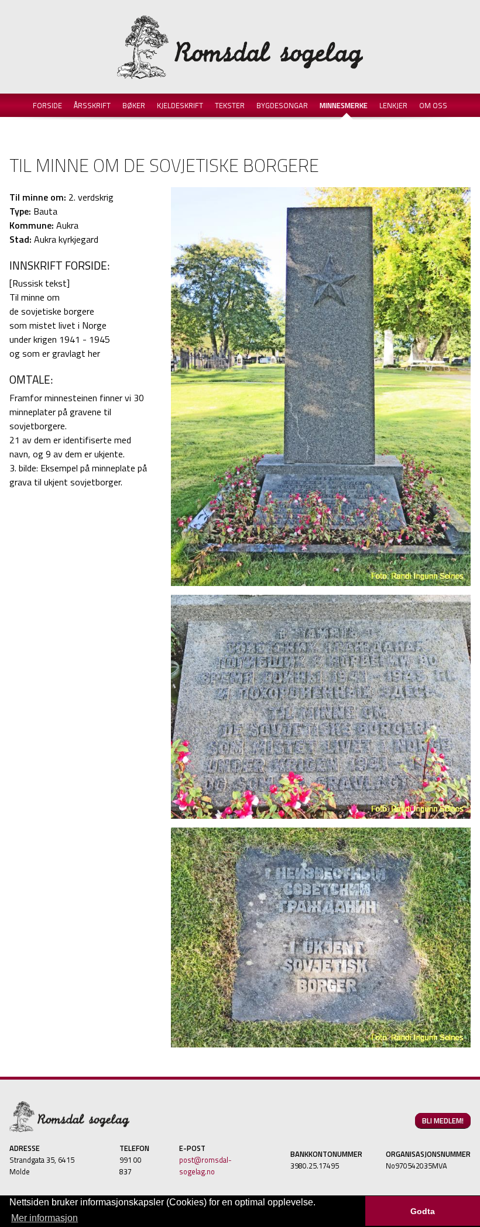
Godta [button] (422, 1211)
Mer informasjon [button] (44, 1218)
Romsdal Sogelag (240, 47)
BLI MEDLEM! (443, 1120)
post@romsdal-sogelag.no (205, 1165)
